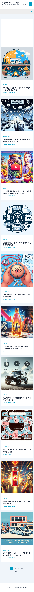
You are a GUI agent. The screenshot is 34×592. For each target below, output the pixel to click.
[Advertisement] (17, 32)
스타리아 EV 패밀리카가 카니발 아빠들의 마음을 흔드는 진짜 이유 (16, 554)
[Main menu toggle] (30, 4)
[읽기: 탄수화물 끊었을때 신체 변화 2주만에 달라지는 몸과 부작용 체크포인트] (17, 167)
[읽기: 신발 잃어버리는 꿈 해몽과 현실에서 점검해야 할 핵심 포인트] (17, 115)
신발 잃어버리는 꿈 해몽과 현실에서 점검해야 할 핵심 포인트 (16, 140)
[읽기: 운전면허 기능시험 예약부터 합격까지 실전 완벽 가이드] (17, 218)
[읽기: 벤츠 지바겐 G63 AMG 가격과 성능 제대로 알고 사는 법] (17, 373)
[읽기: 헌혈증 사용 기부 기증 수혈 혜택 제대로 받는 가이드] (17, 477)
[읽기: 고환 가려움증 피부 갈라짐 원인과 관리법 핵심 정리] (17, 270)
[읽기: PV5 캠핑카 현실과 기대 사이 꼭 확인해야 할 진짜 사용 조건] (17, 63)
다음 (17, 571)
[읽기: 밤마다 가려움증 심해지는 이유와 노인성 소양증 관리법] (17, 425)
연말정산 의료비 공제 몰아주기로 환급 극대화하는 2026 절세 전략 (16, 347)
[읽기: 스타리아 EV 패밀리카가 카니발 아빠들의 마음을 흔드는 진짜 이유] (17, 528)
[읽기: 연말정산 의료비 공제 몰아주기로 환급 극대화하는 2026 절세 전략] (17, 322)
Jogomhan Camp (10, 2)
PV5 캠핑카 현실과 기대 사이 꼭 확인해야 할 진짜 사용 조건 (16, 89)
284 (22, 568)
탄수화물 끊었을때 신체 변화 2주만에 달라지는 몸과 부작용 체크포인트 (17, 192)
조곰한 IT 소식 (6, 84)
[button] (31, 11)
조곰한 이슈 (6, 188)
